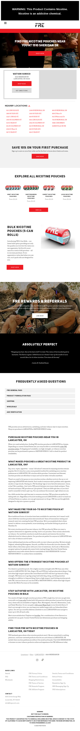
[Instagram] (37, 662)
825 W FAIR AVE (35, 129)
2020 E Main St (11, 129)
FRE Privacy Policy (35, 673)
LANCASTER (39, 654)
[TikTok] (42, 662)
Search (7, 673)
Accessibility (57, 680)
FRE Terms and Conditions (38, 676)
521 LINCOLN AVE (12, 110)
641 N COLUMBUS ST (13, 126)
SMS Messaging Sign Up (60, 686)
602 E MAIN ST (34, 132)
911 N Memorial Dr (58, 116)
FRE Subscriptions (58, 689)
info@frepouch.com (12, 703)
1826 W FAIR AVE (12, 113)
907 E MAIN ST (11, 132)
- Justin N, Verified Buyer (40, 363)
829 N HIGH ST (34, 116)
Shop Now (40, 53)
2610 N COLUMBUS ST (37, 123)
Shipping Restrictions (36, 680)
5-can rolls (22, 600)
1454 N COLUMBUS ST (14, 120)
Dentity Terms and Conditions (63, 673)
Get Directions (22, 91)
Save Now (40, 156)
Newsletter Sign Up (59, 683)
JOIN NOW (40, 316)
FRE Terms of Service (36, 683)
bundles (37, 615)
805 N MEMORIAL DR (59, 110)
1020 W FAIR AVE (35, 113)
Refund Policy (57, 676)
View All (38, 210)
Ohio (31, 654)
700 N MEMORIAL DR (59, 120)
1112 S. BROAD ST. (12, 116)
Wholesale (9, 680)
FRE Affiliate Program (36, 689)
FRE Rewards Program (36, 686)
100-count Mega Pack (42, 605)
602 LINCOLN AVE (35, 120)
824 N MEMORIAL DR (36, 126)
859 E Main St (57, 113)
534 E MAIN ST (11, 123)
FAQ (6, 676)
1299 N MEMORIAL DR (37, 110)
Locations (24, 654)
